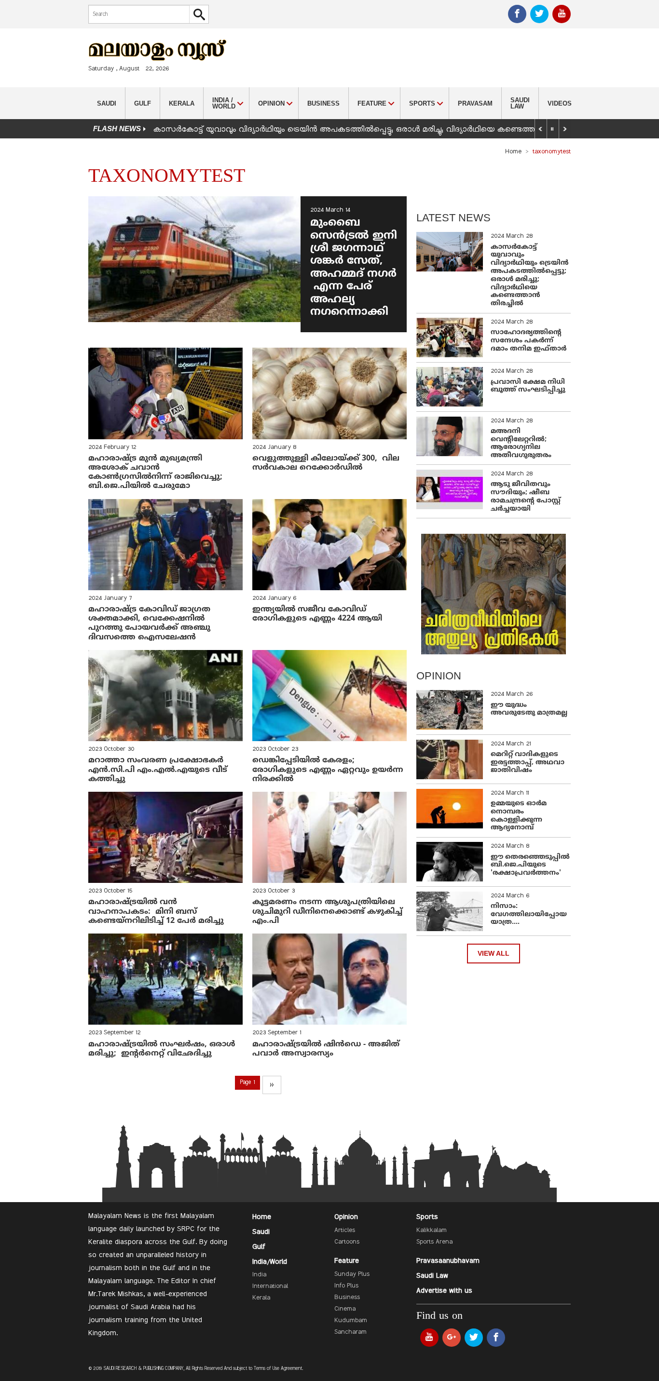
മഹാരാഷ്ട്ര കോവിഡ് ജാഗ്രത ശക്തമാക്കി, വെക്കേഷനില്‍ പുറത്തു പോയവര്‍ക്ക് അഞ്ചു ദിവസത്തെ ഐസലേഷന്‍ (149, 623)
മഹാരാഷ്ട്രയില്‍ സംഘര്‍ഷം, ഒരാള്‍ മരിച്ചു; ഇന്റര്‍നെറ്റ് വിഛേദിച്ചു (163, 1049)
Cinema (345, 1309)
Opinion (346, 1217)
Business (323, 103)
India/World (269, 1262)
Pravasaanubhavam (448, 1261)
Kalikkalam (431, 1230)
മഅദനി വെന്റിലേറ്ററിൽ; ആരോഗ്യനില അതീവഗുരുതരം (521, 443)
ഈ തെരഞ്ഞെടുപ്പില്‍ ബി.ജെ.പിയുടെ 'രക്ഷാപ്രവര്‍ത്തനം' (530, 865)
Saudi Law (520, 103)
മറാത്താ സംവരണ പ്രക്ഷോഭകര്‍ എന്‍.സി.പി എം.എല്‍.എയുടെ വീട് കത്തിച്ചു (157, 770)
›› (272, 1085)
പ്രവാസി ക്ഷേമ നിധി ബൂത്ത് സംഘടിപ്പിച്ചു (528, 386)
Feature (346, 1261)
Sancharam (350, 1332)
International (270, 1286)
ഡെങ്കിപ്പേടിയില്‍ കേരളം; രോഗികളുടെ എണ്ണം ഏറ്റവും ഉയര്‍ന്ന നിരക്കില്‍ (327, 770)
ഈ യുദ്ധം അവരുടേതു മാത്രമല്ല (529, 709)
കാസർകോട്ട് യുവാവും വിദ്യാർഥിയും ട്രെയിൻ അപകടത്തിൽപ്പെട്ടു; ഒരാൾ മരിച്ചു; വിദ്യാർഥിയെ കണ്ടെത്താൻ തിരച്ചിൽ (367, 130)
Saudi (106, 103)
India (259, 1275)
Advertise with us (444, 1290)
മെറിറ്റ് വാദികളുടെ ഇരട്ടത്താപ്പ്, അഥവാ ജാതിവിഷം (527, 762)
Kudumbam (350, 1321)
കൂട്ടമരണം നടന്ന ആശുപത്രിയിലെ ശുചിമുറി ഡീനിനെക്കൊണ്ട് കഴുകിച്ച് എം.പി (327, 911)
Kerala (181, 103)
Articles (344, 1230)
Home (513, 152)
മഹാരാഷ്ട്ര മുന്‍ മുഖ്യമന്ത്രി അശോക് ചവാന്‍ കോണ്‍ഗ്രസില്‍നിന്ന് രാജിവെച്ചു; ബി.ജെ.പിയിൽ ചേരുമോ (155, 472)
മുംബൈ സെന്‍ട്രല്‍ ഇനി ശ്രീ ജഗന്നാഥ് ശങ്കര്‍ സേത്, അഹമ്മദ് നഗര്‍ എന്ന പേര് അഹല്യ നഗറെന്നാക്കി (353, 268)
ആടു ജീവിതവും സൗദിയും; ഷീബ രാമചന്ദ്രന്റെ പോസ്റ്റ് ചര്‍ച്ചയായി (526, 496)
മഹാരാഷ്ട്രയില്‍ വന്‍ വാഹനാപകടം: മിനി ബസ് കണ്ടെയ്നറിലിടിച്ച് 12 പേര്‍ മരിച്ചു (156, 911)
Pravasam (475, 103)
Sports (427, 1217)
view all (493, 953)
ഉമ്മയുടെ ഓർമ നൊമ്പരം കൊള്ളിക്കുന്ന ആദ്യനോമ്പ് (519, 815)
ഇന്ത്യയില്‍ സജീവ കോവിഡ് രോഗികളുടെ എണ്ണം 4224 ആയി (317, 614)
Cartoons (346, 1242)
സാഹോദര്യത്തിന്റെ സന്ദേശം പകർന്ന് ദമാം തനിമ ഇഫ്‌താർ (529, 340)
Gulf (142, 103)
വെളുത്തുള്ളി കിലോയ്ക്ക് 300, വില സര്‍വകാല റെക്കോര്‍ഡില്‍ (325, 463)
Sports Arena (434, 1242)
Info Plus (346, 1286)
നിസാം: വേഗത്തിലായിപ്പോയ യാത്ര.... (529, 914)
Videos (560, 103)
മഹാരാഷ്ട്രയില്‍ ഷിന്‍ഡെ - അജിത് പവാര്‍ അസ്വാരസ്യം (325, 1049)
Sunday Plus (352, 1274)
